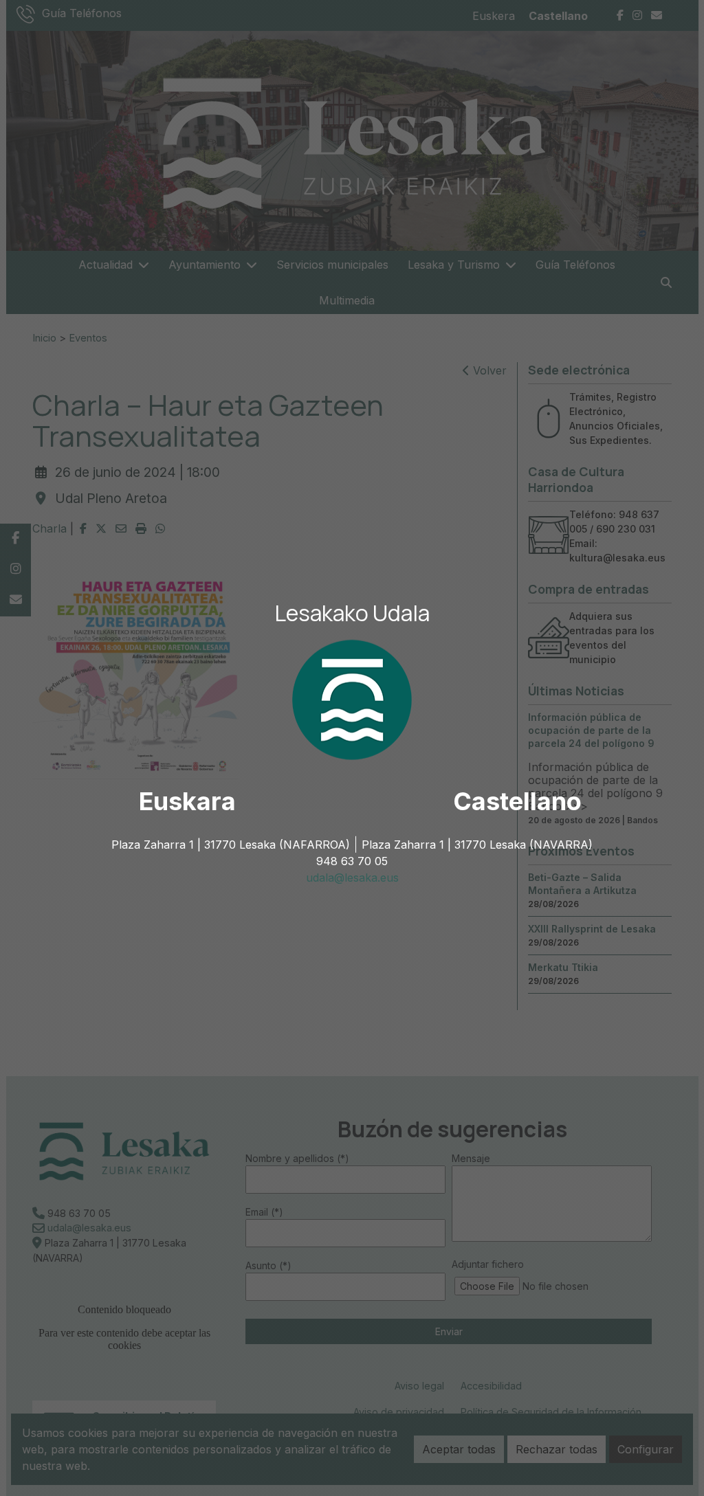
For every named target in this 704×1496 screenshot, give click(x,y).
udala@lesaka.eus (352, 877)
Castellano (517, 801)
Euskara (187, 801)
